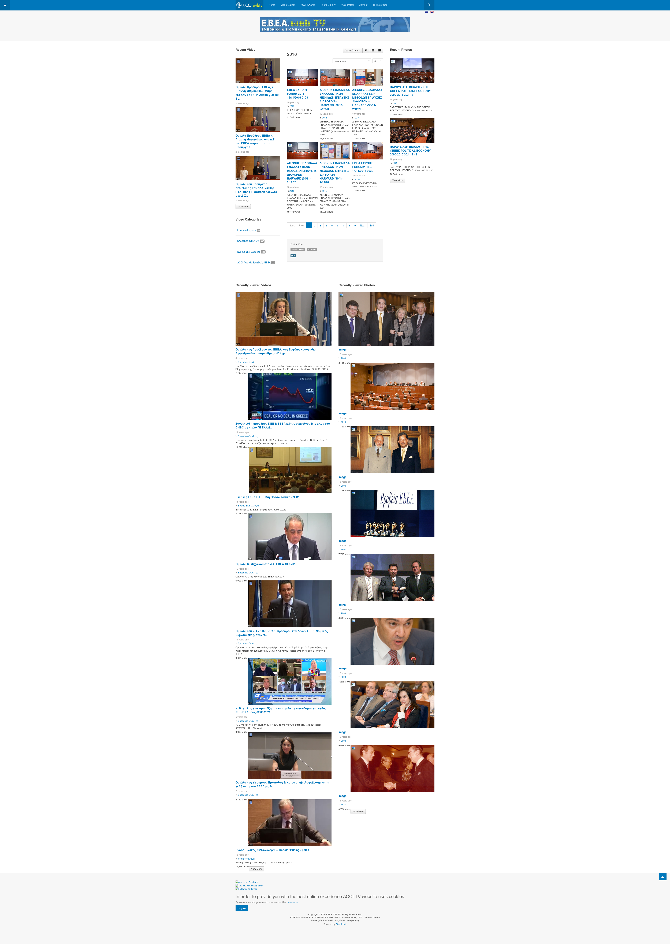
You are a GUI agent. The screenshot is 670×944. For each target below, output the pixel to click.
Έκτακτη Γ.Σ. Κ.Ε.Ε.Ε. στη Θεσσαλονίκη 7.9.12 (267, 497)
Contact (363, 4)
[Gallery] (372, 50)
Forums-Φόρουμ (248, 230)
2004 (343, 485)
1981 (343, 804)
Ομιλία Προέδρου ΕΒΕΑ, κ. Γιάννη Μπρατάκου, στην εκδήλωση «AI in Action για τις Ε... (257, 92)
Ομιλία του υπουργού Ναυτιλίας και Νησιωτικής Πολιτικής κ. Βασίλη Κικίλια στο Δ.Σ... (256, 189)
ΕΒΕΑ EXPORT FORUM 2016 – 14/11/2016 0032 (362, 167)
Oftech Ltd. (341, 924)
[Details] (365, 50)
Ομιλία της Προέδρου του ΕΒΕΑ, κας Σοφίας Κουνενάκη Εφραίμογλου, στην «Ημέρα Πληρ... (276, 351)
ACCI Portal (347, 4)
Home (272, 4)
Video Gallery (288, 4)
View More (243, 206)
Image (342, 349)
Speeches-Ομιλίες (250, 240)
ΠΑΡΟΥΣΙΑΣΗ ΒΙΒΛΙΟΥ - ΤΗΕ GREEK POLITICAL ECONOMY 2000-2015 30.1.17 (410, 91)
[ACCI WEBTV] (249, 5)
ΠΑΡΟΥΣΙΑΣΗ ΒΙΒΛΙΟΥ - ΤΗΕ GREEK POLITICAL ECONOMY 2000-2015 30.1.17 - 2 (410, 150)
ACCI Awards (308, 4)
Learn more (292, 902)
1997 (343, 549)
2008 (343, 358)
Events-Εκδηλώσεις (251, 251)
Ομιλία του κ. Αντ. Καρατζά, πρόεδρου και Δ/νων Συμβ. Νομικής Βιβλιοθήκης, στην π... (282, 633)
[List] (379, 50)
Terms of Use (380, 4)
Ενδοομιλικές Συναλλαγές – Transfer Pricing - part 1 (272, 850)
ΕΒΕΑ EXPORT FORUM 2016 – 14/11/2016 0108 (297, 93)
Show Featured (352, 50)
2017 (394, 103)
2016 (291, 106)
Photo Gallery (328, 4)
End (372, 225)
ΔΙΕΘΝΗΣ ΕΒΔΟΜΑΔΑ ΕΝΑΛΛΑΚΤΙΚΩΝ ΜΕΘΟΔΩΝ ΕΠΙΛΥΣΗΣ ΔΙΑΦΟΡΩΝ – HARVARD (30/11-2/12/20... (335, 99)
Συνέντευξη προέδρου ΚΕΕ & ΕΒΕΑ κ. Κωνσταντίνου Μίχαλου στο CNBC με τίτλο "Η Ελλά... (283, 425)
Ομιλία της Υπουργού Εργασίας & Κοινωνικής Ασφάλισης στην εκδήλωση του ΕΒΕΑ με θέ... (282, 784)
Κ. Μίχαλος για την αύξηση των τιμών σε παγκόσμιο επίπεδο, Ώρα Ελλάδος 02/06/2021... (281, 710)
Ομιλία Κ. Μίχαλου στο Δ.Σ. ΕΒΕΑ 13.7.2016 (266, 564)
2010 (343, 422)
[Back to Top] (663, 876)
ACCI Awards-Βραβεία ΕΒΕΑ (255, 262)
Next (362, 225)
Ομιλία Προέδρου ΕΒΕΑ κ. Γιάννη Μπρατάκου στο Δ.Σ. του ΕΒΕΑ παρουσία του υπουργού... (255, 141)
